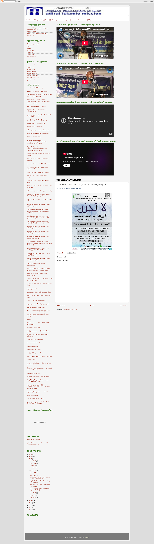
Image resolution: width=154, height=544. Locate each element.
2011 (30, 510)
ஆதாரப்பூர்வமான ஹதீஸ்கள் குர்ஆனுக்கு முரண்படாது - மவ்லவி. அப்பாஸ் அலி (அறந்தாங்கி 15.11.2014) (39, 243)
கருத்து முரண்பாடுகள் (32, 288)
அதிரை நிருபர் (30, 52)
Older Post (123, 305)
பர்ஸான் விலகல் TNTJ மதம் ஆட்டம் (36, 88)
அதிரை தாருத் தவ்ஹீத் (33, 44)
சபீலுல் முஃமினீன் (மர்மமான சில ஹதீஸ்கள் (38, 133)
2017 (30, 456)
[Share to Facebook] (73, 253)
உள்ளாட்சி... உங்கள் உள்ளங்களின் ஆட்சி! (37, 33)
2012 (30, 507)
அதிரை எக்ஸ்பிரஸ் (31, 56)
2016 (30, 459)
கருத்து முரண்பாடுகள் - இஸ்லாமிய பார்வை (38, 331)
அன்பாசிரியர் (30, 35)
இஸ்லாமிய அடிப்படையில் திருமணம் (36, 300)
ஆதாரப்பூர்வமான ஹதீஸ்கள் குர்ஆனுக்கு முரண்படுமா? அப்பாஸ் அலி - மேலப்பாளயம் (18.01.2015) (38, 211)
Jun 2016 (33, 470)
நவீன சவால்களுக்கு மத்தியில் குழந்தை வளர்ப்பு (39, 190)
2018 (30, 454)
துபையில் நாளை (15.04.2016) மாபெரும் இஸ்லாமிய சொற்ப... (40, 489)
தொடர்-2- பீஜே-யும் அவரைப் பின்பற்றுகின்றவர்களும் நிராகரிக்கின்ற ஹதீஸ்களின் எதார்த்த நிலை (37, 141)
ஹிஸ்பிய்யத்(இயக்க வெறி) (34, 373)
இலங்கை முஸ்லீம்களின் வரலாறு (35, 398)
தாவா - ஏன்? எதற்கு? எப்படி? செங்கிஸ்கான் (38, 163)
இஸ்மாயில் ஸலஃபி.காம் (33, 77)
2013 (30, 505)
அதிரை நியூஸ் (30, 50)
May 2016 (33, 472)
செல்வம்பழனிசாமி (31, 31)
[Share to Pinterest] (75, 253)
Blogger (87, 537)
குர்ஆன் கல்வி (30, 67)
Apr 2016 (33, 475)
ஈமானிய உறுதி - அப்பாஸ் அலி (34, 126)
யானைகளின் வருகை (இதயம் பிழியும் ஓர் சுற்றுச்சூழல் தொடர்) (37, 28)
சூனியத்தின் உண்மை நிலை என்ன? (36, 307)
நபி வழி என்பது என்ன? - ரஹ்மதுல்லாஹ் (37, 120)
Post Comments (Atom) (70, 309)
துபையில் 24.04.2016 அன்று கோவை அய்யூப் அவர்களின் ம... (40, 477)
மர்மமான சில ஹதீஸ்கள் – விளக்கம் (36, 106)
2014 (30, 503)
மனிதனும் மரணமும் (32, 359)
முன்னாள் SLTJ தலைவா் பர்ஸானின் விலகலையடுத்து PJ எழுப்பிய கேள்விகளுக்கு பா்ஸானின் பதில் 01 (38, 101)
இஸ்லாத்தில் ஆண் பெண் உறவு (35, 339)
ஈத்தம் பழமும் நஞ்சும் (32, 395)
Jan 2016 (33, 497)
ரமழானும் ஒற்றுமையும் (32, 346)
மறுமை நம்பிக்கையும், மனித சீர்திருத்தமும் (38, 304)
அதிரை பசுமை (31, 46)
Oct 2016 (33, 463)
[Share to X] (71, 253)
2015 (30, 500)
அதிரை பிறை (30, 54)
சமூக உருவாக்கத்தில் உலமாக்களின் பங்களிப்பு (38, 376)
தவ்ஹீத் (29, 319)
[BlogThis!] (70, 253)
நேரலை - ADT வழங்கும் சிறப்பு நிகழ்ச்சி (37, 91)
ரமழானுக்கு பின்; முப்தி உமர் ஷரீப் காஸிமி (37, 391)
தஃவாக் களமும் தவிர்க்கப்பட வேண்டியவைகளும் (39, 356)
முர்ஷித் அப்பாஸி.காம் (32, 73)
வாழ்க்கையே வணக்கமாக (34, 327)
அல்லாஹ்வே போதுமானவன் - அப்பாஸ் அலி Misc (39, 130)
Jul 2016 (33, 468)
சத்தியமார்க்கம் (31, 69)
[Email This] (68, 253)
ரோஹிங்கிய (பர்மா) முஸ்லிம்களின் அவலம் (38, 172)
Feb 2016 (33, 495)
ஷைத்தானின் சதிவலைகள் (34, 353)
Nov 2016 (33, 461)
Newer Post (61, 305)
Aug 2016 (33, 465)
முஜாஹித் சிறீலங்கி (32, 71)
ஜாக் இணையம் (31, 80)
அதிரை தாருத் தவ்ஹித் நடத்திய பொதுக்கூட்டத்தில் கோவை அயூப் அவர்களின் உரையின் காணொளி (38, 386)
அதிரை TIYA (30, 48)
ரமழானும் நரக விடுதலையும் (34, 349)
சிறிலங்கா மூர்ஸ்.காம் (32, 75)
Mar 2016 (33, 493)
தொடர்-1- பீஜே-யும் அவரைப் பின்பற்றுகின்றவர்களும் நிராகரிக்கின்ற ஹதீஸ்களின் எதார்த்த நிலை (37, 148)
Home (92, 305)
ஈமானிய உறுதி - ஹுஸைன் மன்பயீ (36, 123)
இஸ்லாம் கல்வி (31, 65)
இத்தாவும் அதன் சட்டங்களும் (34, 136)
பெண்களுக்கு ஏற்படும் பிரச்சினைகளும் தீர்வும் (39, 292)
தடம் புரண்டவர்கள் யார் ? (33, 342)
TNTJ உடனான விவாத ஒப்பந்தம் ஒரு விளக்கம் (39, 310)
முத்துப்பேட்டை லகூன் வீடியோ (34, 439)
